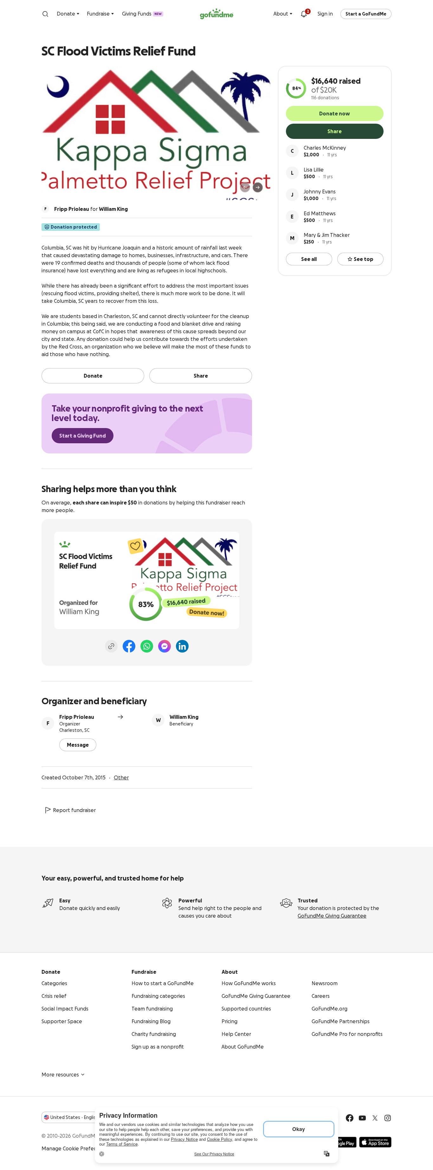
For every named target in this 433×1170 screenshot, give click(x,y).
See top (363, 259)
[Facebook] (129, 646)
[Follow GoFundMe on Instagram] (387, 1118)
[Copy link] (111, 646)
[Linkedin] (182, 646)
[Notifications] (303, 14)
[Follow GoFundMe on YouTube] (362, 1118)
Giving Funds (142, 13)
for (91, 209)
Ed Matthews (320, 213)
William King (184, 717)
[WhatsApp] (146, 646)
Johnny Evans (320, 191)
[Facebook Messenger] (164, 646)
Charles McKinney (325, 148)
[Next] (258, 187)
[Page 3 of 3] (63, 190)
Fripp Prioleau (76, 717)
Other (121, 777)
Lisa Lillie (314, 169)
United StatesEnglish (74, 1117)
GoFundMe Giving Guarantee (332, 916)
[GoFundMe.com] (216, 14)
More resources (60, 1074)
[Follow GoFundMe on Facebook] (349, 1118)
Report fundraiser (74, 810)
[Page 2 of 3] (59, 190)
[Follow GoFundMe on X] (375, 1118)
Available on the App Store (375, 1142)
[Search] (45, 14)
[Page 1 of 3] (52, 190)
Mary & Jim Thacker (327, 235)
